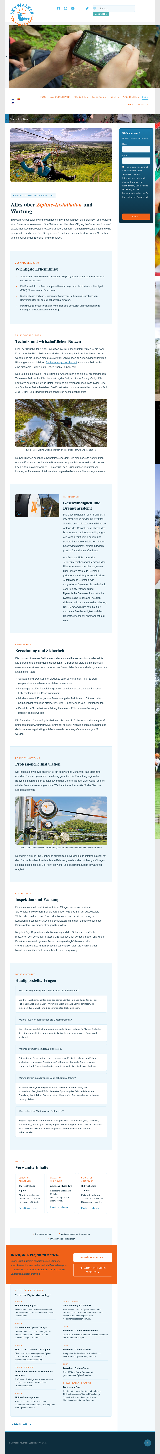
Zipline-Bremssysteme (27, 1397)
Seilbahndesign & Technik (77, 1305)
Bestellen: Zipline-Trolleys (77, 1349)
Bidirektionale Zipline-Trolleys (31, 1327)
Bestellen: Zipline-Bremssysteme (80, 1330)
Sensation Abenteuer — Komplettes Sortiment (34, 1373)
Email (124, 156)
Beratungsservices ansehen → (93, 1270)
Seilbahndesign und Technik (61, 362)
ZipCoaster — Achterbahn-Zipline (32, 1349)
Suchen (102, 14)
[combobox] (114, 8)
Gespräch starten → (92, 1257)
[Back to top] (147, 1442)
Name (125, 144)
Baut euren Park (71, 1387)
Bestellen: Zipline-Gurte (76, 1368)
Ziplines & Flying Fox (26, 1305)
